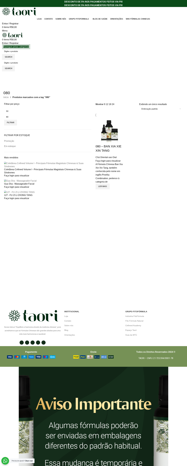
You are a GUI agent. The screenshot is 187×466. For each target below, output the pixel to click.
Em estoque (10, 146)
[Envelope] (27, 343)
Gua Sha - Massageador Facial (19, 184)
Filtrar (10, 123)
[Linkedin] (38, 343)
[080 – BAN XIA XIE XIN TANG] (109, 130)
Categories (9, 84)
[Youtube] (43, 343)
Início (6, 97)
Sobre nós (68, 325)
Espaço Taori (131, 330)
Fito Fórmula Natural (134, 321)
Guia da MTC (131, 335)
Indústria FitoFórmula (134, 316)
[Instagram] (22, 343)
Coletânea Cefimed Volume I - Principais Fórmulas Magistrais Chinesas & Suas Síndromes (42, 171)
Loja (66, 316)
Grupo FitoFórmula (136, 311)
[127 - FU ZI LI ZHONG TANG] (19, 192)
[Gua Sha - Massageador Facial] (20, 180)
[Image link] (31, 357)
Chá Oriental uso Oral (106, 157)
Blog (66, 330)
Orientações (69, 335)
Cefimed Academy (133, 325)
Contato (67, 321)
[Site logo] (19, 11)
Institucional (71, 311)
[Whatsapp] (33, 343)
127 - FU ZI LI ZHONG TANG (18, 195)
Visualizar (99, 192)
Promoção (9, 141)
